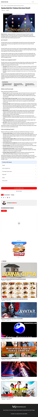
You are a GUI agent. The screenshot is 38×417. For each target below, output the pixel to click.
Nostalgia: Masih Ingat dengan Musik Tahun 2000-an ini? (10, 358)
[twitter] (4, 197)
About (4, 410)
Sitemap (14, 410)
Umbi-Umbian (4, 296)
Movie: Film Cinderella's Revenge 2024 (7, 378)
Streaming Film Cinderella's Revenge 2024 (8, 375)
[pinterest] (8, 197)
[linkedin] (10, 197)
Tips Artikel (4, 276)
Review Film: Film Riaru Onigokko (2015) (7, 397)
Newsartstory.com (4, 2)
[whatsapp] (6, 197)
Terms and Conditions (19, 410)
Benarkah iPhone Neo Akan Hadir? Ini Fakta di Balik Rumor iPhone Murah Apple (7, 84)
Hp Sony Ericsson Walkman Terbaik (6, 338)
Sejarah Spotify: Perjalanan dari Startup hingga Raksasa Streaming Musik (29, 84)
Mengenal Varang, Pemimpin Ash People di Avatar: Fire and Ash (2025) (11, 318)
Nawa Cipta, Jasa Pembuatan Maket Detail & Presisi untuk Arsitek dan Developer (13, 279)
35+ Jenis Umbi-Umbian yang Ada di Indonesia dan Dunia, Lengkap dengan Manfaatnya (14, 299)
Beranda (2, 5)
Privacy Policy (11, 410)
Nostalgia (3, 355)
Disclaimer (6, 410)
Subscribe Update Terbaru (19, 188)
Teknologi (5, 5)
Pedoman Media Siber (26, 410)
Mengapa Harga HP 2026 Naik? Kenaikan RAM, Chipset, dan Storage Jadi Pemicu (18, 84)
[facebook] (2, 197)
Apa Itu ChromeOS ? (7, 194)
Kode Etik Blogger (32, 410)
